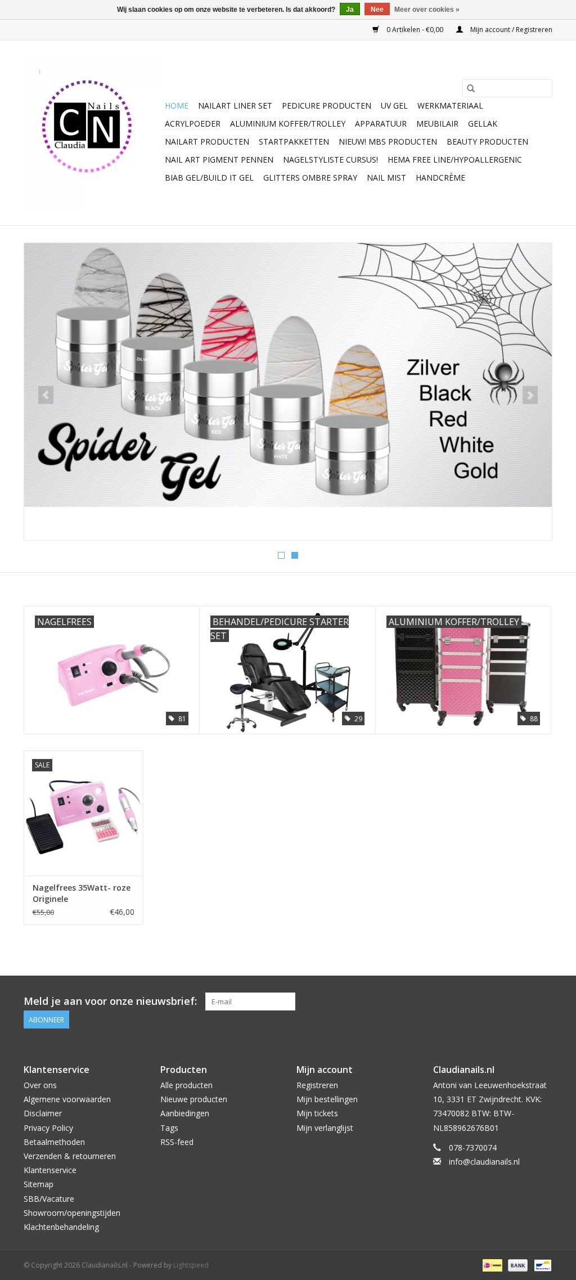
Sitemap (38, 1184)
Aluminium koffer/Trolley (287, 123)
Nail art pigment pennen (219, 159)
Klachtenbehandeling (61, 1226)
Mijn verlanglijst (324, 1127)
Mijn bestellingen (327, 1099)
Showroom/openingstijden (72, 1212)
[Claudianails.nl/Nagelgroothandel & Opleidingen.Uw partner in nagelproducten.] (92, 132)
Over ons (40, 1085)
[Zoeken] (470, 88)
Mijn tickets (317, 1113)
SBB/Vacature (49, 1198)
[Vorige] (45, 395)
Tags (169, 1127)
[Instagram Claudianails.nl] (543, 1001)
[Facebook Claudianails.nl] (503, 1001)
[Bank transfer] (516, 1264)
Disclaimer (43, 1113)
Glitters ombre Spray (310, 177)
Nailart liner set (235, 105)
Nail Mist (386, 177)
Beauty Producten (487, 141)
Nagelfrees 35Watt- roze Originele (81, 893)
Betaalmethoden (54, 1142)
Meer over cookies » (427, 10)
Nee (377, 10)
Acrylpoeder (192, 123)
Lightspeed (191, 1265)
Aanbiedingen (184, 1113)
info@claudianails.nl (484, 1161)
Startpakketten (294, 141)
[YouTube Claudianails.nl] (523, 1001)
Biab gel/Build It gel (209, 177)
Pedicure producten (326, 105)
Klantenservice (50, 1170)
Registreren (317, 1085)
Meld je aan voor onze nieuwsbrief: (110, 1001)
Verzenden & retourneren (70, 1156)
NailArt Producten (207, 141)
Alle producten (186, 1085)
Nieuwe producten (193, 1099)
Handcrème (440, 177)
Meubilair (437, 123)
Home (176, 105)
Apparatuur (381, 123)
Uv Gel (394, 105)
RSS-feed (177, 1142)
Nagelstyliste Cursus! (330, 159)
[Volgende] (530, 395)
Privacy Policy (48, 1127)
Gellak (482, 123)
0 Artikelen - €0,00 (415, 29)
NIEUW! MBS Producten (388, 141)
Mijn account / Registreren (510, 29)
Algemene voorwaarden (67, 1099)
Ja (350, 10)
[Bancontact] (540, 1264)
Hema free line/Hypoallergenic (455, 159)
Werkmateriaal (450, 105)
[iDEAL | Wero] (491, 1264)
